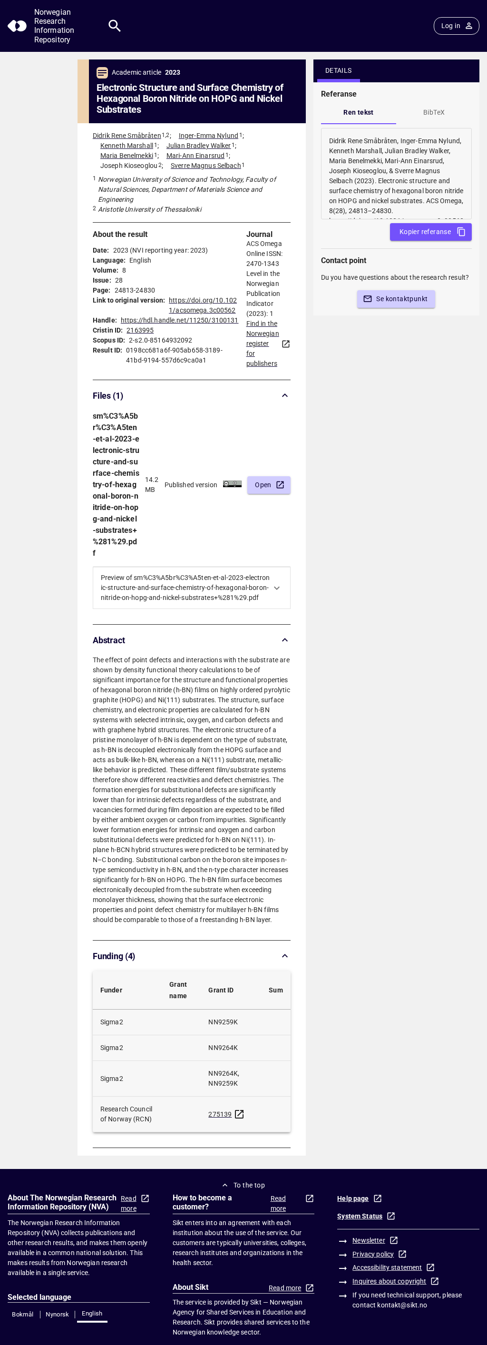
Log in (450, 25)
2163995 (140, 330)
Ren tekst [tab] (358, 112)
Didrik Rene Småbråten (127, 135)
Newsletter (368, 1240)
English (92, 1313)
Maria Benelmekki (126, 155)
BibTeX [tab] (434, 112)
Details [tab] (338, 70)
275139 (220, 1114)
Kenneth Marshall (126, 145)
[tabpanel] (396, 173)
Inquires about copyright (389, 1281)
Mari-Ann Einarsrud (195, 155)
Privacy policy (373, 1254)
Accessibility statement (387, 1267)
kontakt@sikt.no (402, 1305)
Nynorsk (57, 1314)
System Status (359, 1216)
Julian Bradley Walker (198, 145)
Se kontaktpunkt (402, 299)
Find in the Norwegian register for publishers (262, 343)
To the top (249, 1185)
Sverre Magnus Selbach (206, 165)
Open (263, 485)
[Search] (115, 26)
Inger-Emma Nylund (208, 135)
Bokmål (22, 1314)
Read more (128, 1203)
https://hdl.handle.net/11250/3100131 (180, 320)
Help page (353, 1198)
